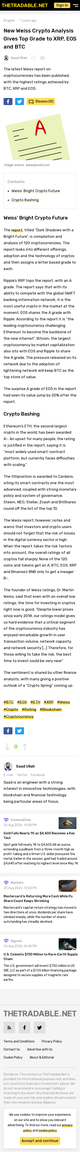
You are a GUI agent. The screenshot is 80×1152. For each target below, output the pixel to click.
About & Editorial (42, 1057)
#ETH (35, 702)
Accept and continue (40, 1141)
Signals (16, 941)
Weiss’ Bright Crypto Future (36, 191)
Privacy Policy (52, 1041)
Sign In (62, 5)
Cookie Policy (13, 1057)
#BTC (9, 702)
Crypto (9, 20)
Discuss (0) (44, 101)
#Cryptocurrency (19, 716)
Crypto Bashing (25, 200)
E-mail (8, 775)
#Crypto (11, 709)
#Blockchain (51, 709)
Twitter (21, 775)
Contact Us (12, 1049)
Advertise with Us (39, 1049)
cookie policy (47, 1130)
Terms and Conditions (19, 1041)
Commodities (21, 820)
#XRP (49, 702)
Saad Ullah (19, 58)
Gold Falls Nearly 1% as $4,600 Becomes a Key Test (39, 835)
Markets (17, 883)
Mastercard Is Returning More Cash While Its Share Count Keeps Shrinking (38, 898)
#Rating (29, 709)
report (16, 230)
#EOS (22, 702)
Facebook (38, 775)
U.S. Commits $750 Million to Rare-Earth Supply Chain (41, 957)
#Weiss (63, 702)
